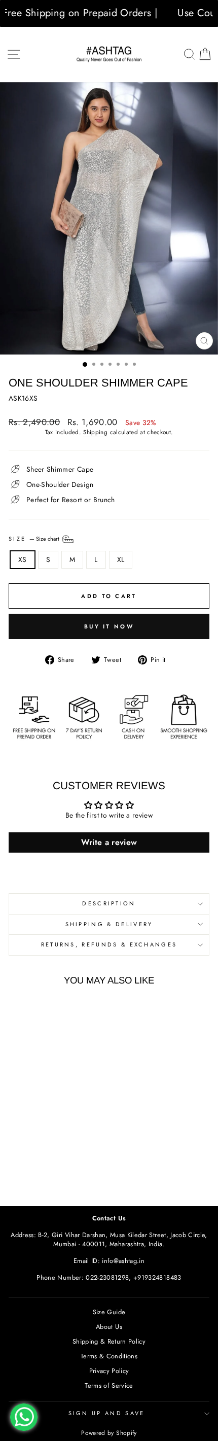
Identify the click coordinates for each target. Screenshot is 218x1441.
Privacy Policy (109, 1371)
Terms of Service (109, 1385)
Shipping (95, 432)
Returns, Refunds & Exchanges (109, 944)
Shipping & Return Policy (109, 1341)
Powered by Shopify (108, 1432)
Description (108, 903)
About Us (109, 1326)
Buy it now (109, 626)
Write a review (109, 842)
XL (121, 559)
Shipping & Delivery (109, 924)
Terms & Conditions (109, 1356)
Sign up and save (106, 1413)
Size (35, 538)
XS (22, 559)
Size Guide (109, 1312)
